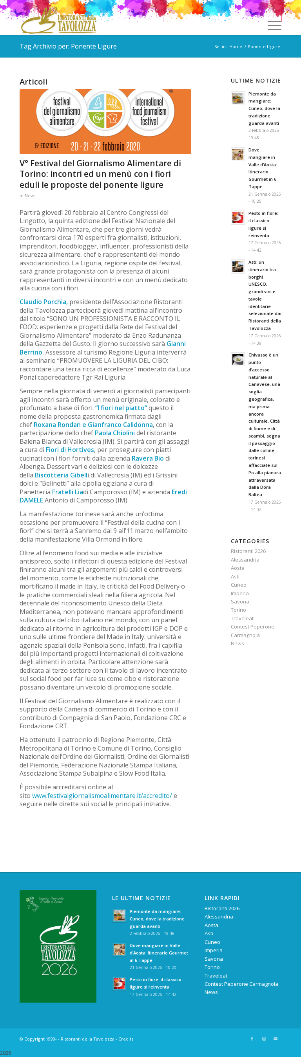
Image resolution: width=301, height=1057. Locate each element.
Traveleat (242, 618)
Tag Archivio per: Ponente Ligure (68, 46)
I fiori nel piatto (121, 407)
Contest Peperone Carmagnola (241, 983)
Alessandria (245, 559)
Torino (238, 609)
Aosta (238, 567)
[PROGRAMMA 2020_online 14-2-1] (105, 121)
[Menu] (270, 25)
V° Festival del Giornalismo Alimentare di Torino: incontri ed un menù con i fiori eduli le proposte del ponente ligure (100, 174)
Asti (235, 576)
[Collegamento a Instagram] (264, 1038)
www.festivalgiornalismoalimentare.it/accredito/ (102, 795)
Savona (240, 601)
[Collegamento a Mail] (275, 1038)
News (30, 195)
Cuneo (239, 584)
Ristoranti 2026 (248, 551)
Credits (125, 1039)
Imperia (240, 593)
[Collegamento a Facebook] (252, 1038)
